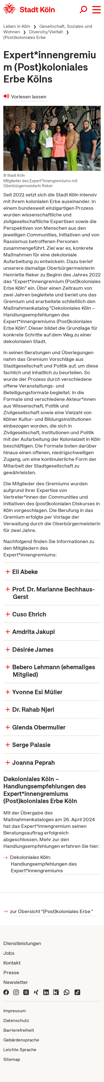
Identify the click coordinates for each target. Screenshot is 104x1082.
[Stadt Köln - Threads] (26, 992)
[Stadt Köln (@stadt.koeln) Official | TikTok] (77, 992)
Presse (11, 972)
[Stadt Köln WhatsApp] (66, 992)
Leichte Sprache (19, 1050)
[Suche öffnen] (84, 9)
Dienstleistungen (22, 943)
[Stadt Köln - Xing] (36, 992)
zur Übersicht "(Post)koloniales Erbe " (52, 911)
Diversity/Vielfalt (46, 32)
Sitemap (11, 1059)
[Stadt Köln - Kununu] (56, 992)
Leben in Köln (16, 26)
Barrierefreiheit (18, 1030)
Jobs (8, 953)
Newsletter (15, 982)
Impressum (14, 1011)
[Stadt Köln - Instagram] (16, 992)
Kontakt (12, 962)
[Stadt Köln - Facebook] (6, 992)
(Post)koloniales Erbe (24, 37)
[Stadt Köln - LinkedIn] (46, 992)
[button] (96, 10)
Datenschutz (16, 1020)
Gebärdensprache (21, 1040)
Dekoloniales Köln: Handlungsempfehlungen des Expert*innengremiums (44, 864)
